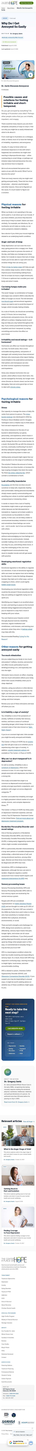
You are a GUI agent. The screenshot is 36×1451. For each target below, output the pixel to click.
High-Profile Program (7, 1316)
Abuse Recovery (6, 1305)
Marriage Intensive (6, 1323)
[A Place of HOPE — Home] (9, 3)
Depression (4, 1282)
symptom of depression (10, 768)
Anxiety (3, 1285)
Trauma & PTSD (6, 1292)
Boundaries (5, 485)
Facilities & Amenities (7, 1337)
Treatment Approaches (8, 1278)
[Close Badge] (28, 1440)
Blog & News (10, 8)
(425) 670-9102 (14, 1393)
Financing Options (6, 1365)
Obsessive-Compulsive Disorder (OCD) (15, 976)
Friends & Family (6, 1375)
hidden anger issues (8, 585)
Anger (5, 18)
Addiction (4, 1295)
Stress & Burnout (6, 1301)
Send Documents (6, 1382)
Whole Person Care (7, 1334)
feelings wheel (27, 629)
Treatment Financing (7, 1369)
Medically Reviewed (7, 1354)
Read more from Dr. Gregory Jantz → (16, 1102)
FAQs (3, 1351)
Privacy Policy (4, 1434)
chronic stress (15, 387)
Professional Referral (7, 1372)
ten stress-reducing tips (16, 473)
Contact (3, 1357)
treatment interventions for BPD (12, 878)
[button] (35, 2)
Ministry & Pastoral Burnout (9, 1319)
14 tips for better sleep (14, 267)
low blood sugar (7, 301)
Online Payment (6, 1378)
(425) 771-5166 (10, 1395)
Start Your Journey (26, 3)
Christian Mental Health (8, 1308)
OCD (2, 1298)
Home (3, 8)
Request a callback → (14, 1034)
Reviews (3, 1341)
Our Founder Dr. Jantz (8, 1331)
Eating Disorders (6, 1288)
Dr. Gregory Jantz (16, 33)
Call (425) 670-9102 (15, 1028)
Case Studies (5, 1344)
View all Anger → (28, 1121)
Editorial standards (10, 42)
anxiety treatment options (17, 750)
